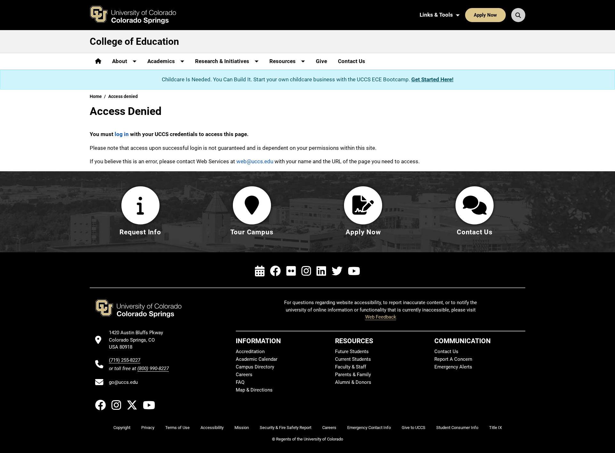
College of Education (134, 41)
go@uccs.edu (123, 382)
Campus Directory (255, 367)
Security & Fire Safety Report (285, 427)
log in (122, 134)
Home (96, 96)
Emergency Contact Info (369, 427)
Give (321, 61)
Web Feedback (380, 317)
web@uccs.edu (254, 161)
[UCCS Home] (138, 15)
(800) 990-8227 (153, 368)
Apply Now (485, 15)
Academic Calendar (256, 359)
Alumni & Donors (353, 382)
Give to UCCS (413, 427)
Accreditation (250, 351)
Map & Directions (254, 390)
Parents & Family (353, 374)
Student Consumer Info (457, 427)
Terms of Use (177, 427)
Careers (244, 374)
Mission (241, 427)
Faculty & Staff (350, 367)
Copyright (121, 427)
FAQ (240, 382)
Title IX (495, 427)
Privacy (147, 427)
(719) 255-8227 (124, 360)
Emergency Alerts (453, 367)
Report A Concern (453, 359)
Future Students (352, 351)
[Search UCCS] (518, 15)
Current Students (353, 359)
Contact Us (351, 61)
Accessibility (212, 427)
